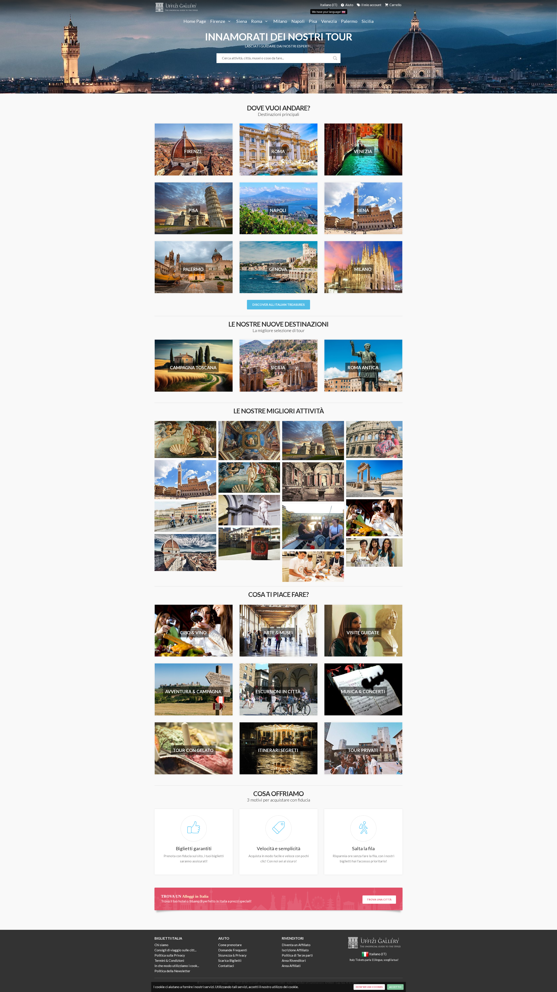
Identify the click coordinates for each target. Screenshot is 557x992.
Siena (241, 21)
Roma (257, 21)
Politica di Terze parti (297, 955)
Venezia (329, 21)
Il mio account (371, 5)
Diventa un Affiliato (296, 945)
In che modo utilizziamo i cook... (176, 966)
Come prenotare (230, 945)
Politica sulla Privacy (169, 955)
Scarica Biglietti (229, 960)
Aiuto (349, 5)
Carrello (395, 5)
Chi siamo (161, 945)
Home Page (194, 21)
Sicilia (368, 21)
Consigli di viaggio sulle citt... (175, 950)
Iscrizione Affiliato (295, 950)
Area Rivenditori (294, 960)
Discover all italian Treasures (278, 304)
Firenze (218, 21)
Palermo (349, 21)
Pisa (313, 21)
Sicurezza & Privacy (232, 955)
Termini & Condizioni (169, 960)
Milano (280, 21)
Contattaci (226, 966)
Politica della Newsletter (172, 971)
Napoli (298, 21)
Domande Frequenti (232, 950)
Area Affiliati (291, 966)
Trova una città (379, 899)
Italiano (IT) (328, 5)
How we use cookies (369, 986)
